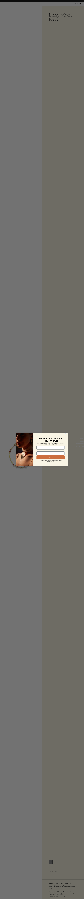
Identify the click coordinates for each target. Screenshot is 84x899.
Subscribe (50, 457)
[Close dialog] (66, 435)
